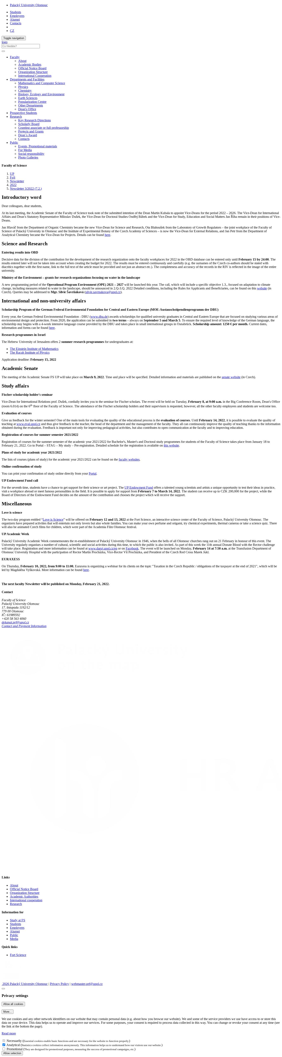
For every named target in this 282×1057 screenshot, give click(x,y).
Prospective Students (23, 113)
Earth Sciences (27, 98)
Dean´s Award (27, 135)
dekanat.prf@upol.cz (15, 622)
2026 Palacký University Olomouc (25, 984)
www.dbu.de (99, 316)
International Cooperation (34, 75)
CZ (12, 30)
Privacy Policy (59, 984)
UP (12, 173)
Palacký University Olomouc (29, 5)
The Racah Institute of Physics (30, 352)
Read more (9, 1033)
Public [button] (14, 142)
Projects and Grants (31, 131)
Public (14, 935)
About (22, 61)
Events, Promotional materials (37, 146)
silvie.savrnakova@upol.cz (103, 292)
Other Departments (30, 105)
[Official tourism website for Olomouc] (11, 980)
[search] (3, 51)
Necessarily (14, 1041)
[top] (3, 988)
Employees (17, 16)
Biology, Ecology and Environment (41, 94)
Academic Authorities (24, 896)
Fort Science (18, 955)
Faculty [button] (15, 57)
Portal (92, 473)
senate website (231, 377)
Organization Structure (33, 72)
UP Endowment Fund (138, 487)
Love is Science (53, 519)
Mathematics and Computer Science (41, 83)
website (262, 288)
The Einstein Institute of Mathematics (34, 349)
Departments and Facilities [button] (27, 79)
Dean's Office (27, 109)
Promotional (15, 1049)
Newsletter (17, 181)
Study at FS (17, 920)
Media (14, 939)
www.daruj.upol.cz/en (102, 548)
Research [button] (16, 116)
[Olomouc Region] (16, 969)
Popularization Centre (32, 101)
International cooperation (26, 900)
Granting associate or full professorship (43, 127)
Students (15, 12)
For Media (25, 150)
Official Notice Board (32, 68)
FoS (12, 177)
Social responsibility (31, 153)
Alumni (15, 19)
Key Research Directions (34, 120)
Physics (23, 87)
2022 (13, 185)
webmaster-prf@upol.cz (87, 984)
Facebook (132, 548)
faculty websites (129, 459)
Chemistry (25, 90)
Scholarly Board (28, 124)
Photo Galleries (28, 157)
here (107, 235)
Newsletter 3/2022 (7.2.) (26, 188)
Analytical (13, 1045)
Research (16, 904)
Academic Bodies (29, 64)
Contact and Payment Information (24, 626)
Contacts (15, 23)
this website (171, 445)
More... (7, 1011)
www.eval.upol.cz (28, 424)
